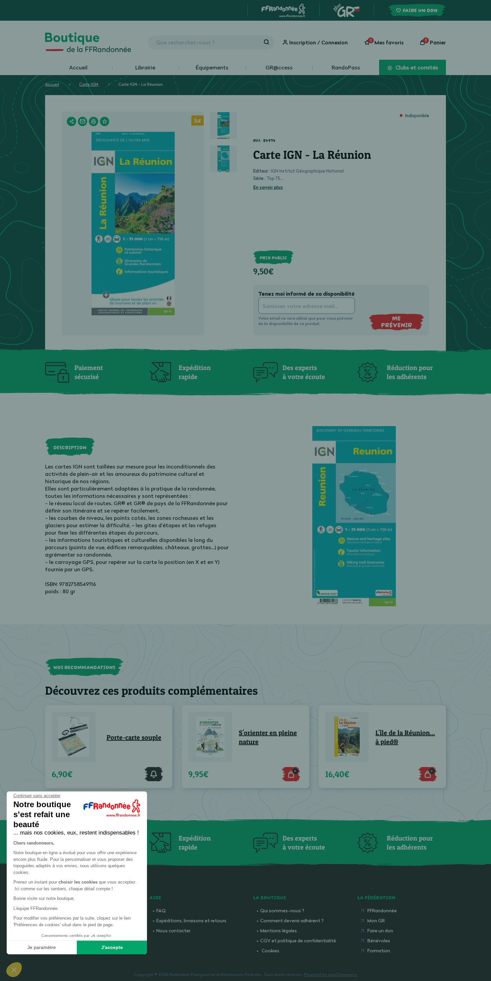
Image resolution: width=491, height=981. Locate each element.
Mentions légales (278, 930)
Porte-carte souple (134, 737)
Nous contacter (173, 930)
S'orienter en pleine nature (268, 737)
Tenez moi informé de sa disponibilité (306, 293)
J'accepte (112, 947)
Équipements (212, 67)
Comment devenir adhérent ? (292, 920)
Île (197, 120)
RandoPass (346, 67)
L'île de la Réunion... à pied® (405, 737)
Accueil (78, 67)
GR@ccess (279, 67)
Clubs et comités (416, 67)
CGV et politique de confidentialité (298, 940)
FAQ (161, 910)
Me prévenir (396, 321)
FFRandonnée (382, 910)
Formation (378, 950)
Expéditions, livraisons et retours (191, 920)
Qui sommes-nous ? (282, 910)
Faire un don (380, 930)
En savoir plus (268, 187)
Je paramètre (41, 947)
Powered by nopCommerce (330, 974)
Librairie (145, 67)
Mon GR (376, 920)
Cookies (270, 950)
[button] (14, 970)
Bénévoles (378, 940)
